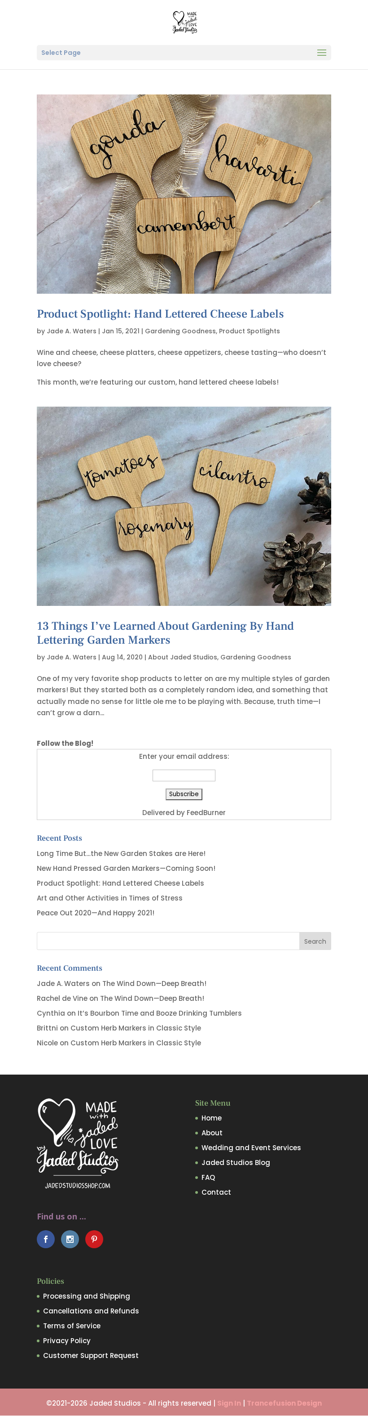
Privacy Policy (67, 1340)
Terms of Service (72, 1326)
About (212, 1133)
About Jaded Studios (182, 657)
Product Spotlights (249, 331)
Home (212, 1118)
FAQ (208, 1177)
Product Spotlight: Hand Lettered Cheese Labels (160, 314)
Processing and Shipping (86, 1296)
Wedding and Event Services (251, 1147)
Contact (216, 1192)
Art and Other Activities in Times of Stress (110, 898)
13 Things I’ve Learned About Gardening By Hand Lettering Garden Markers (165, 633)
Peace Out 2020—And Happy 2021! (95, 913)
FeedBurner (206, 812)
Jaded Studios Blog (236, 1162)
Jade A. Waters (71, 331)
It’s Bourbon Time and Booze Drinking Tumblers (160, 1013)
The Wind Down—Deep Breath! (154, 983)
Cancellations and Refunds (91, 1311)
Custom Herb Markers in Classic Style (135, 1028)
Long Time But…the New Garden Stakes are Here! (121, 853)
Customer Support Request (91, 1355)
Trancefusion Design (284, 1403)
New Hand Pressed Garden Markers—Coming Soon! (126, 868)
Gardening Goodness (180, 331)
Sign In (229, 1403)
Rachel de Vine (62, 998)
